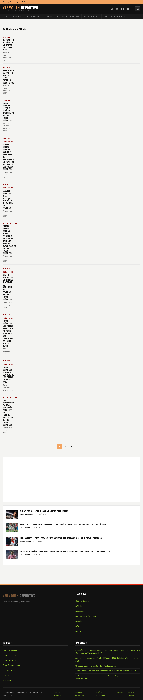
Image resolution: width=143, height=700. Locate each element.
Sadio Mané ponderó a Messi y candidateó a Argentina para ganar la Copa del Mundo (105, 677)
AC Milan (79, 606)
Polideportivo (91, 17)
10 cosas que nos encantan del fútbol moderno (95, 666)
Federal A (7, 675)
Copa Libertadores (11, 660)
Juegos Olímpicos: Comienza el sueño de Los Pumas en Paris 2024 (8, 375)
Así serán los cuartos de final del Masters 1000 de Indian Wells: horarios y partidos (107, 659)
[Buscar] (137, 8)
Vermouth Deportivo (17, 692)
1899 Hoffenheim (82, 601)
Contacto (121, 692)
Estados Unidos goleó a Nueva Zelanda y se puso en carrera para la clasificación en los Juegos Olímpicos (9, 240)
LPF (7, 17)
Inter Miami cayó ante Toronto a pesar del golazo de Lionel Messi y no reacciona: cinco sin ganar (65, 551)
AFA (77, 626)
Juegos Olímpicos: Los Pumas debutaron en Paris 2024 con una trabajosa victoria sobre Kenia (8, 333)
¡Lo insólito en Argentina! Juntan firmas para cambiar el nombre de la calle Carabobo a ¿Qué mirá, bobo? (107, 651)
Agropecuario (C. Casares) (87, 616)
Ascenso (17, 17)
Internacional (34, 17)
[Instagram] (111, 8)
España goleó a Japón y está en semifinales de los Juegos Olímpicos (8, 112)
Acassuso (79, 611)
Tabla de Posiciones (114, 17)
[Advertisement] (71, 479)
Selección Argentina (68, 17)
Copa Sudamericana (11, 665)
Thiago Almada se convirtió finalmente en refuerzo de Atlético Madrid (105, 671)
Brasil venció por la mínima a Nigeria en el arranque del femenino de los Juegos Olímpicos (8, 287)
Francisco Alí (25, 527)
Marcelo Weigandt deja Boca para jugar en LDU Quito (44, 511)
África (78, 631)
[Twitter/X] (117, 8)
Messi (50, 17)
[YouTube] (128, 8)
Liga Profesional (10, 650)
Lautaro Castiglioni (27, 514)
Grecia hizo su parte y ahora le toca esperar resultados (8, 76)
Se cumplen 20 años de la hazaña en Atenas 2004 (8, 44)
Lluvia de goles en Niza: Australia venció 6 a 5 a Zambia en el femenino (8, 199)
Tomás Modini (8, 172)
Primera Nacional (10, 670)
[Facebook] (122, 8)
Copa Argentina (9, 655)
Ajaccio (78, 621)
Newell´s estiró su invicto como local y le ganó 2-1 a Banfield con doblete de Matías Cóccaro (63, 524)
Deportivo (20, 7)
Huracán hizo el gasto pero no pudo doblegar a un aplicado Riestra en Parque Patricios (61, 538)
